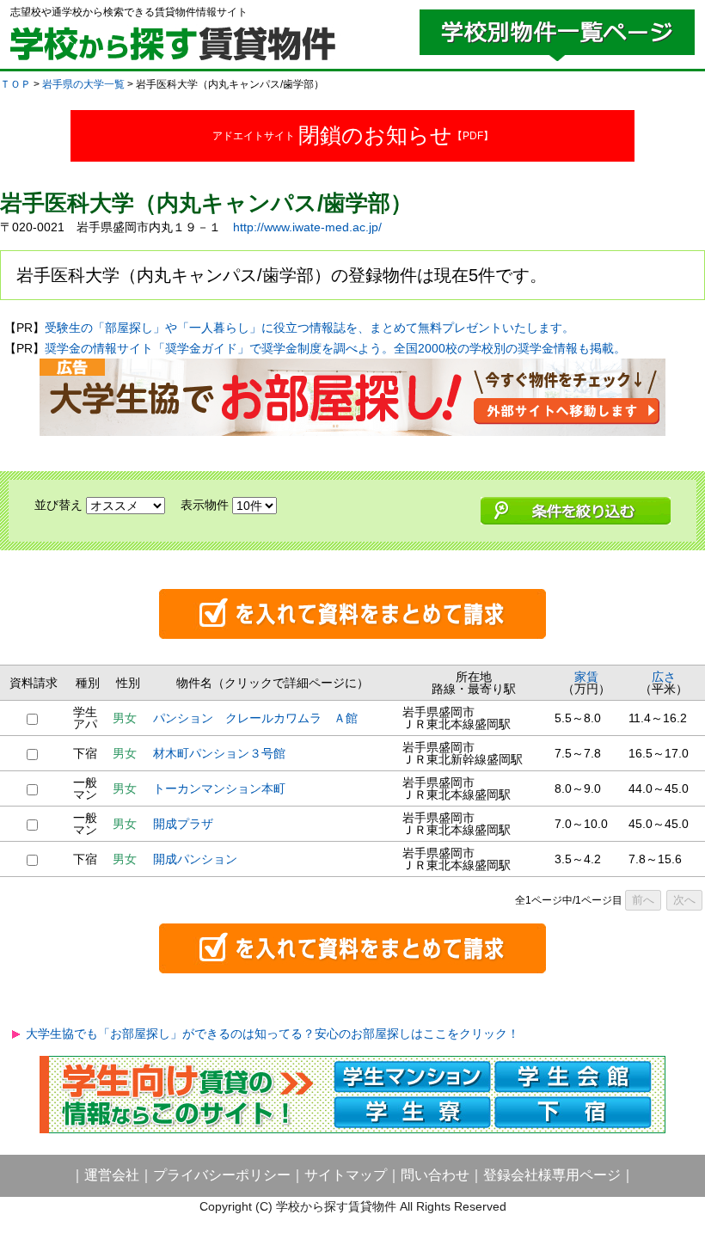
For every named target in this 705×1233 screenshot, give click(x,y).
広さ (664, 677)
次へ (684, 899)
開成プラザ (183, 824)
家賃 (586, 677)
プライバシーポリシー (222, 1175)
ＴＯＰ (15, 84)
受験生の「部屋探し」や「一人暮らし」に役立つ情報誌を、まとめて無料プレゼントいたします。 (309, 327)
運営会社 (111, 1175)
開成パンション (195, 859)
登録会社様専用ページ (552, 1175)
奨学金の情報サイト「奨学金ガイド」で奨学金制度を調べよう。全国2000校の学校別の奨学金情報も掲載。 (335, 348)
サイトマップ (345, 1175)
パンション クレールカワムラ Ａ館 (255, 718)
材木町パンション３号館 (219, 753)
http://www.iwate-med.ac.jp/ (307, 227)
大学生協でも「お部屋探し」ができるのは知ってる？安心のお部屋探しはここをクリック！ (272, 1033)
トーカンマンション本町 (219, 788)
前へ (643, 899)
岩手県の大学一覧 (83, 84)
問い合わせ (435, 1175)
